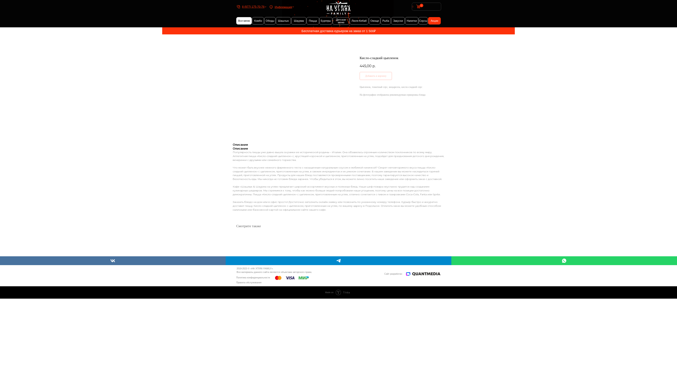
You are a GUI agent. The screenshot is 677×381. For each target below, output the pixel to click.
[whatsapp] (564, 260)
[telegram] (338, 260)
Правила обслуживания (248, 282)
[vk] (113, 260)
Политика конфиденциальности (253, 277)
